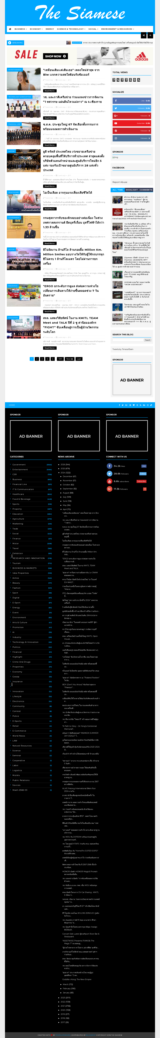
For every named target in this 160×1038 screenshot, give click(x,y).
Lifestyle (17, 696)
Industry (16, 637)
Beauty (16, 583)
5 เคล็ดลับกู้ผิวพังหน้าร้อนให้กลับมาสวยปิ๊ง (78, 607)
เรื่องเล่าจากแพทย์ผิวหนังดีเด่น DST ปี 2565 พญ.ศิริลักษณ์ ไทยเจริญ (137, 274)
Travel (15, 548)
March (66, 984)
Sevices (16, 785)
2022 (63, 1002)
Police (15, 716)
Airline (15, 578)
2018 (63, 1018)
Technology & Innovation (19, 97)
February (67, 988)
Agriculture (18, 519)
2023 (63, 998)
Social (92, 29)
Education (13, 318)
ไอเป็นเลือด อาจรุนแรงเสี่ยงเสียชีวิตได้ (67, 192)
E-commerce (19, 731)
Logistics (17, 770)
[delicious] (151, 405)
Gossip (15, 677)
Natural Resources (22, 746)
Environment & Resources (116, 29)
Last (79, 359)
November (68, 480)
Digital (16, 598)
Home (12, 405)
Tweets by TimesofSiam (122, 349)
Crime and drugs (21, 662)
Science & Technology (70, 29)
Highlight (132, 190)
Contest (16, 711)
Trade (15, 529)
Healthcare (58, 42)
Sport (15, 593)
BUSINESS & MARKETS (24, 568)
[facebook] (119, 405)
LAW (14, 741)
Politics (16, 647)
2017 (63, 1022)
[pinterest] (130, 405)
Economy (35, 29)
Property (17, 509)
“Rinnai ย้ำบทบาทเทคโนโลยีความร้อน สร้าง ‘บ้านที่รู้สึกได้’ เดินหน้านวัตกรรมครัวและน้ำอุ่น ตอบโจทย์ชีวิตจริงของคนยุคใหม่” (131, 247)
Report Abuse (119, 182)
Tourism (16, 563)
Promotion (18, 627)
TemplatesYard (63, 1035)
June (65, 501)
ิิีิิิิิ (12, 686)
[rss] (140, 405)
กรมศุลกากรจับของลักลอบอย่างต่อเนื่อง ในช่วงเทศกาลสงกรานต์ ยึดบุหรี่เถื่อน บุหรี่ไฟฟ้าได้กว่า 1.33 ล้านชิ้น (73, 222)
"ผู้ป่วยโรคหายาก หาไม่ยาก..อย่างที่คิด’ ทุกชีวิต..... (80, 948)
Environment (19, 617)
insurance (12, 286)
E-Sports (17, 721)
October (67, 485)
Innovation (18, 691)
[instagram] (147, 405)
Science (16, 751)
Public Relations (21, 780)
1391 (60, 359)
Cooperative (18, 760)
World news (18, 736)
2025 (63, 468)
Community (18, 706)
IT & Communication (23, 489)
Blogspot (91, 1035)
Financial (17, 652)
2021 (63, 1006)
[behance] (144, 405)
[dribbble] (137, 405)
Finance (16, 539)
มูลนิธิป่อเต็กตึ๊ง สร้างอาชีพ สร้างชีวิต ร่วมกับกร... (81, 611)
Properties (18, 667)
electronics (18, 701)
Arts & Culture (19, 622)
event (15, 612)
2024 (63, 473)
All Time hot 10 (118, 190)
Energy (50, 29)
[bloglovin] (133, 405)
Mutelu (16, 775)
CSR (14, 474)
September (68, 489)
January (66, 993)
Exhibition (17, 553)
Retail (15, 726)
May (65, 505)
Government (14, 218)
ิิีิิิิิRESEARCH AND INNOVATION (28, 558)
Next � (69, 359)
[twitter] (122, 405)
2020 (63, 1010)
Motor (11, 151)
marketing (17, 524)
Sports (15, 504)
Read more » (50, 91)
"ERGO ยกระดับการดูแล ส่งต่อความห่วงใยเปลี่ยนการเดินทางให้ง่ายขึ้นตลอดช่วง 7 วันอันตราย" (71, 290)
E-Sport (16, 603)
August (66, 493)
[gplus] (126, 405)
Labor (15, 765)
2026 (63, 464)
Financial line (14, 124)
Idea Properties (20, 573)
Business (20, 29)
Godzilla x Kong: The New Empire (76, 979)
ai (13, 632)
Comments (146, 190)
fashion (16, 588)
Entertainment (14, 70)
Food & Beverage (21, 499)
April (65, 509)
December (68, 476)
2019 (63, 1014)
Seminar (16, 755)
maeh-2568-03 (19, 790)
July (65, 497)
